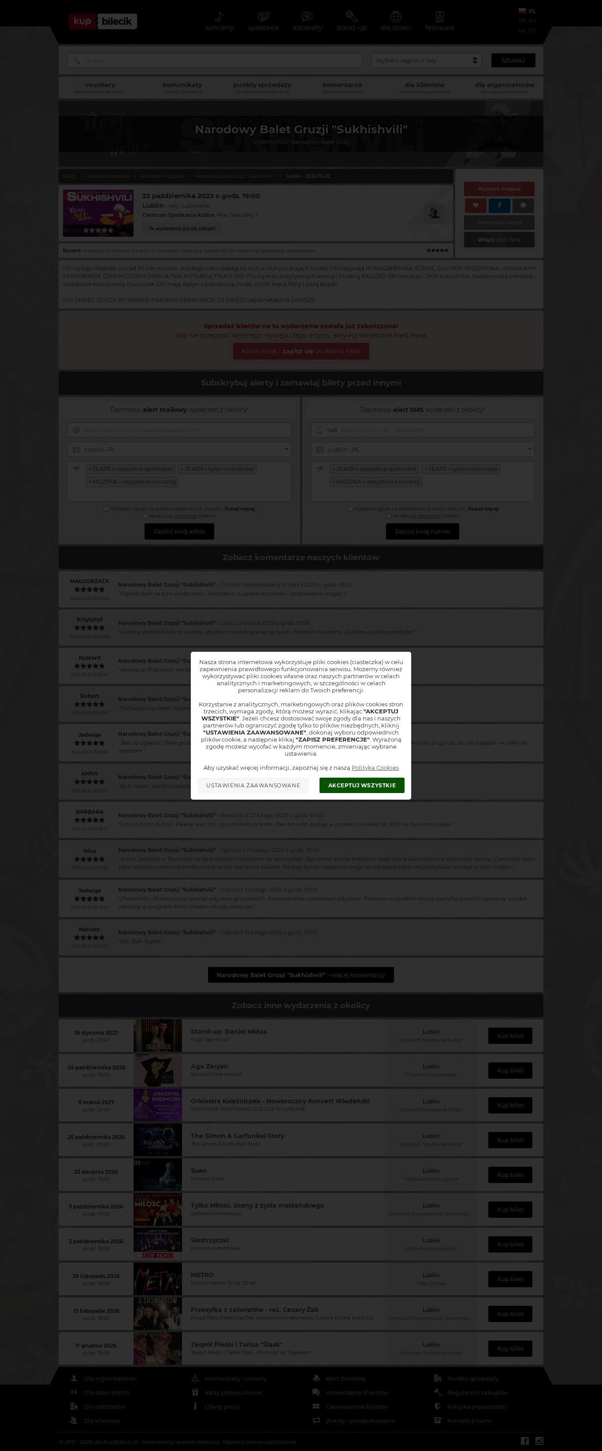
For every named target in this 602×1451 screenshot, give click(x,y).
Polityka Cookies (375, 767)
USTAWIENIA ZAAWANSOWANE (253, 785)
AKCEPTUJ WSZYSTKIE (362, 785)
